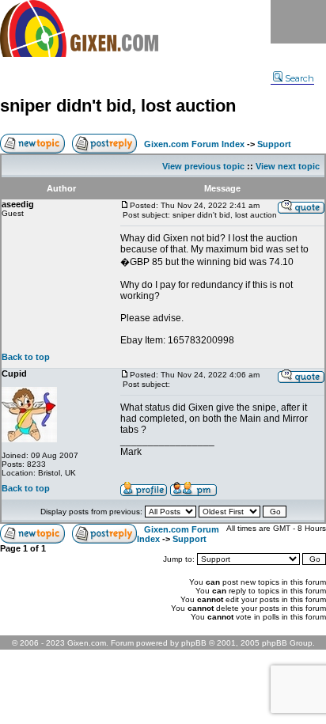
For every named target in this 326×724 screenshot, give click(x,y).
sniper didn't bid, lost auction (118, 106)
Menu (298, 22)
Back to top (26, 357)
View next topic (288, 166)
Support (274, 144)
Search (299, 78)
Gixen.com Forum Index (194, 144)
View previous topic (203, 166)
